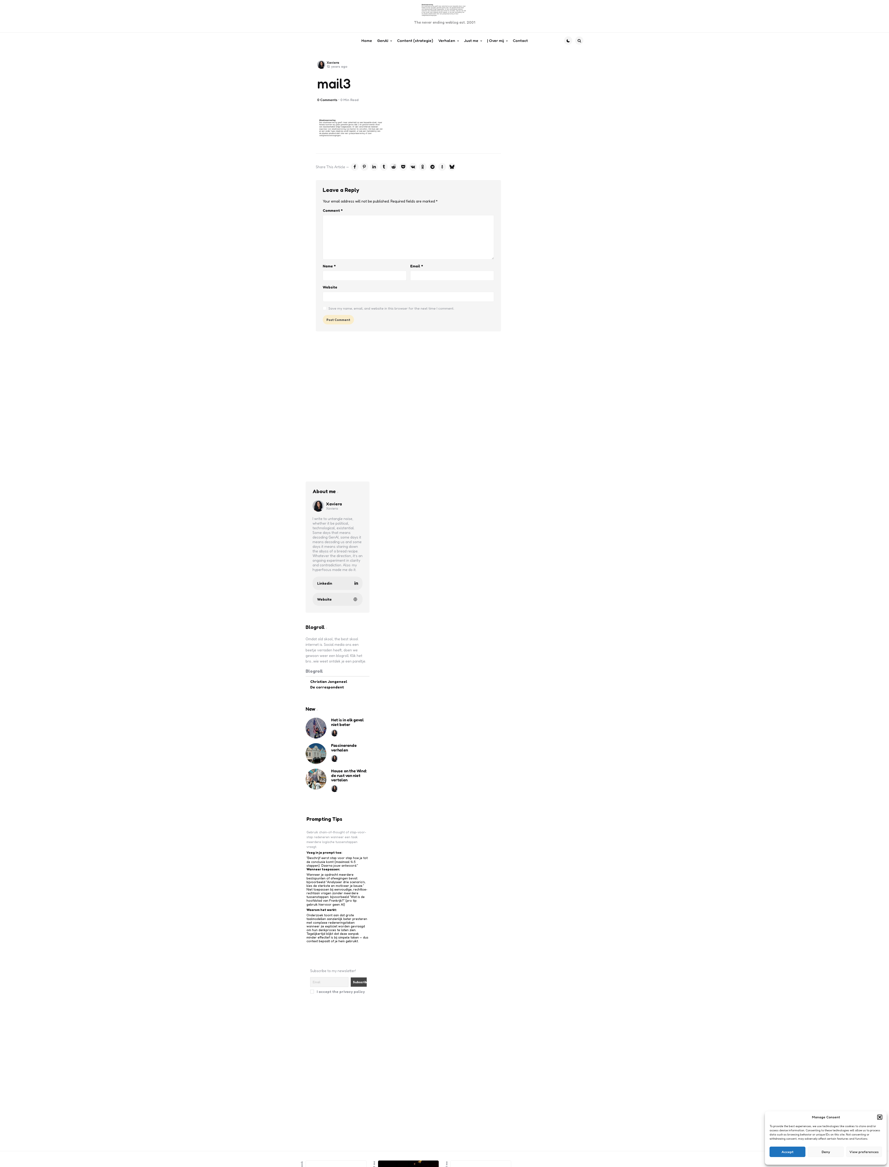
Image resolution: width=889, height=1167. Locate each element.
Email (416, 266)
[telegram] (432, 167)
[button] (879, 1117)
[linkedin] (374, 167)
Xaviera (333, 62)
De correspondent (327, 687)
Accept (787, 1152)
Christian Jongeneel (328, 681)
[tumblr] (384, 167)
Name (329, 266)
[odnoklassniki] (423, 167)
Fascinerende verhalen (344, 747)
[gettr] (442, 167)
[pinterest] (364, 167)
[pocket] (403, 167)
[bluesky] (452, 167)
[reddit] (394, 167)
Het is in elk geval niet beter (347, 722)
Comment (333, 210)
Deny (826, 1152)
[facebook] (355, 167)
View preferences (864, 1152)
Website (330, 287)
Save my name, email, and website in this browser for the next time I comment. (391, 308)
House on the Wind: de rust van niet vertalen (349, 775)
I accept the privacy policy (340, 991)
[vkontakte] (413, 167)
